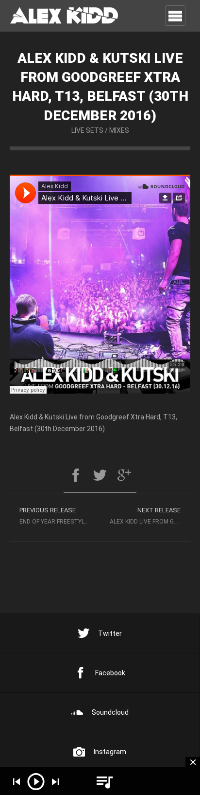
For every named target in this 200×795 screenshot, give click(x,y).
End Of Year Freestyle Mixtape (59, 515)
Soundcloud (110, 712)
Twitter (110, 633)
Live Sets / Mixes (100, 130)
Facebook (110, 673)
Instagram (110, 752)
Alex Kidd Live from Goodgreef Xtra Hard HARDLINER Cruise (150, 515)
